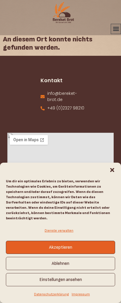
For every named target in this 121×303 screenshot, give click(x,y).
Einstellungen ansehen (60, 279)
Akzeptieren (60, 247)
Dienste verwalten (59, 230)
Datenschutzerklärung (51, 294)
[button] (112, 170)
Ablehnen (60, 263)
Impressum (81, 294)
